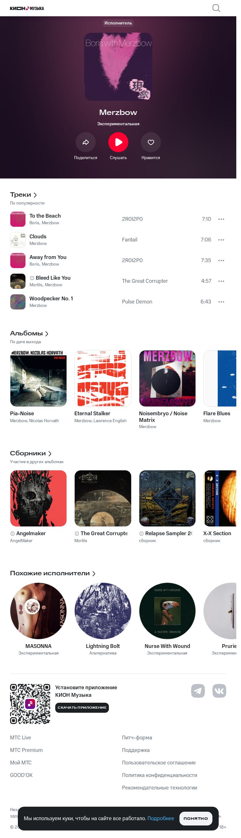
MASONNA (38, 646)
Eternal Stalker (92, 414)
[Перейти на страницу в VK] (219, 691)
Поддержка (136, 750)
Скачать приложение (82, 708)
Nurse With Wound (167, 646)
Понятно (196, 818)
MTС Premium (26, 750)
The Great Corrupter (105, 533)
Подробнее (160, 818)
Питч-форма (137, 738)
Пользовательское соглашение (159, 763)
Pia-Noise (22, 414)
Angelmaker (31, 533)
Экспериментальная (118, 124)
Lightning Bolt (103, 646)
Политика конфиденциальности (159, 775)
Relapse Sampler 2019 (172, 533)
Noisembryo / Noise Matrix (163, 417)
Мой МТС (21, 763)
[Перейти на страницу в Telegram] (198, 691)
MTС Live (20, 738)
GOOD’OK (21, 775)
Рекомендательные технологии (159, 788)
